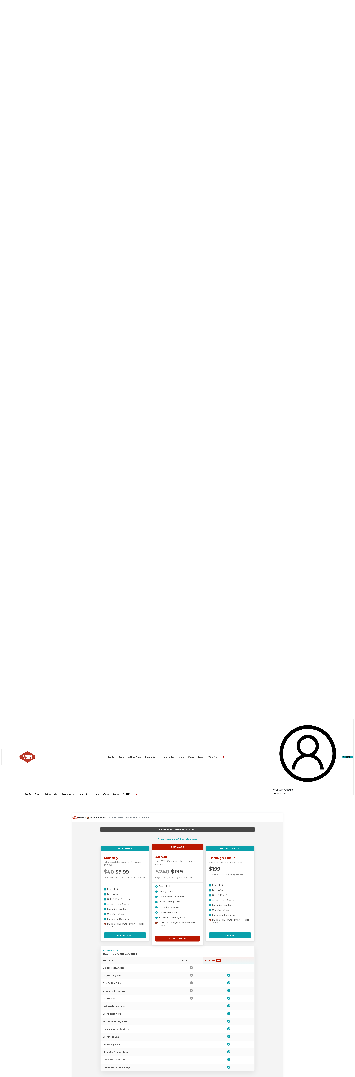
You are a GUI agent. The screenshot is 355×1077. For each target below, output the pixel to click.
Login (276, 793)
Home (81, 818)
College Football (98, 817)
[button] (222, 757)
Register (283, 793)
